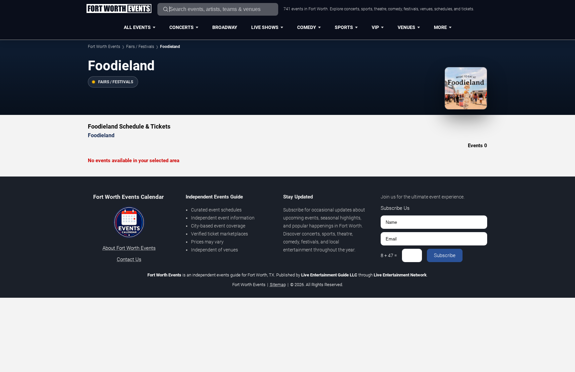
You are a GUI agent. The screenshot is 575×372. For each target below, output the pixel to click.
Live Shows (265, 27)
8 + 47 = (389, 255)
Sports (344, 27)
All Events (137, 27)
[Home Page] (118, 9)
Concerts (181, 27)
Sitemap (278, 284)
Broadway (224, 27)
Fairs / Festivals (140, 46)
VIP (375, 27)
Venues (406, 27)
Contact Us (129, 259)
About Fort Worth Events (129, 248)
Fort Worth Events (104, 46)
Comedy (306, 27)
